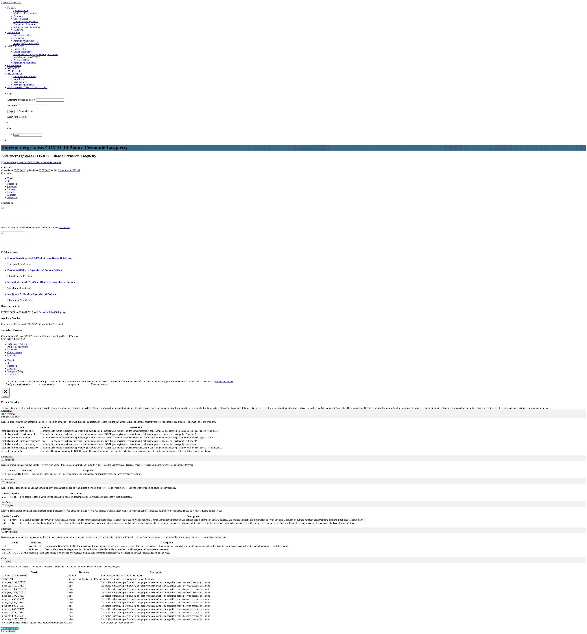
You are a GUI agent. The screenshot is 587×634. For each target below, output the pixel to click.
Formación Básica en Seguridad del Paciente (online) (34, 270)
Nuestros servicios (22, 35)
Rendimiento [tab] (7, 479)
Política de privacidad (17, 347)
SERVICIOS (13, 32)
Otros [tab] (4, 558)
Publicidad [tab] (6, 528)
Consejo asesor (20, 18)
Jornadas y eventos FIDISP (26, 57)
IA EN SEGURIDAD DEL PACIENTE (27, 87)
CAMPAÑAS (14, 65)
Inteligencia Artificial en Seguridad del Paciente (31, 294)
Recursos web (20, 82)
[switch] (3, 460)
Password (12, 105)
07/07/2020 (19, 170)
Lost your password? (17, 116)
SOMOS (11, 7)
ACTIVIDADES (15, 46)
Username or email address (21, 99)
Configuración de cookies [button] (18, 384)
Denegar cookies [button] (99, 384)
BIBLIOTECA (14, 73)
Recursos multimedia (23, 84)
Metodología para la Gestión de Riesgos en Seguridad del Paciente (41, 282)
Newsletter (18, 79)
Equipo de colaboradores (25, 24)
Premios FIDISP (21, 60)
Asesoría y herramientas (25, 62)
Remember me (25, 111)
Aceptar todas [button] (74, 384)
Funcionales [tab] (7, 456)
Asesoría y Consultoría (24, 40)
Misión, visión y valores (25, 13)
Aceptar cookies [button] (47, 384)
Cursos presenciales (22, 51)
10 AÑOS (18, 29)
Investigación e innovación (26, 43)
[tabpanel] (293, 437)
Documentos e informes (24, 76)
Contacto (11, 355)
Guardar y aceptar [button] (9, 628)
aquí (61, 324)
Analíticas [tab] (6, 502)
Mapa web (12, 349)
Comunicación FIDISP (69, 170)
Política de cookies (224, 381)
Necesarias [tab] (6, 411)
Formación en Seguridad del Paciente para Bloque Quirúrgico (39, 258)
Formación (18, 38)
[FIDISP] (11, 2)
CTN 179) (65, 227)
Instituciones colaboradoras (26, 27)
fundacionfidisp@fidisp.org (52, 312)
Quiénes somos (20, 10)
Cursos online (20, 49)
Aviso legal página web (18, 344)
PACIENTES (14, 71)
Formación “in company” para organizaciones (35, 54)
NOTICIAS (13, 68)
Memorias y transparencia (25, 21)
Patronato (18, 16)
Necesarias (10, 414)
